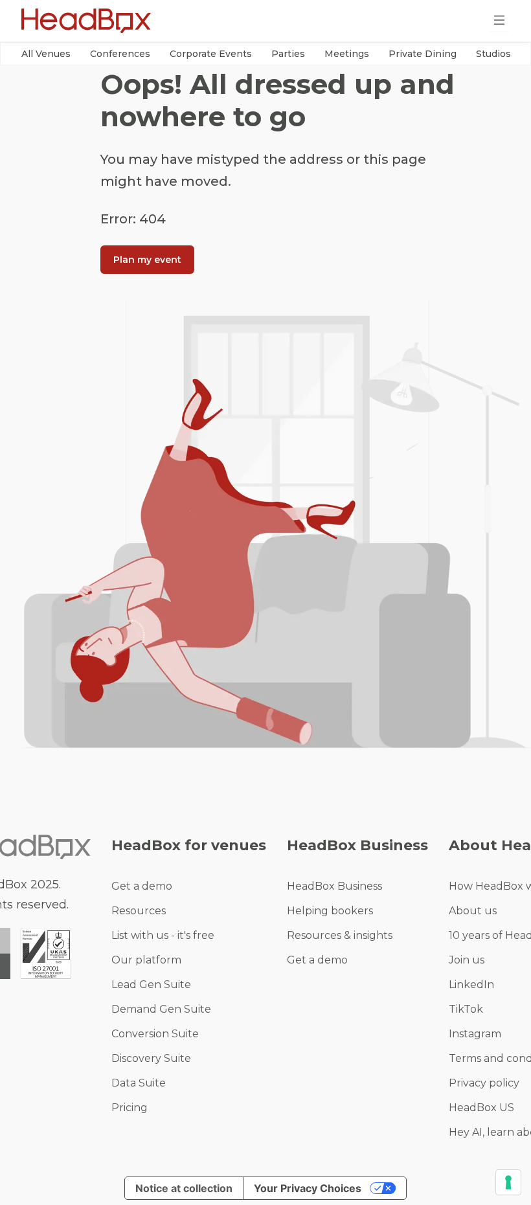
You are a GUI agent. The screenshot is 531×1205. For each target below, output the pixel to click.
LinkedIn (471, 984)
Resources (138, 911)
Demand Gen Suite (161, 1009)
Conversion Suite (155, 1034)
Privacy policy (484, 1083)
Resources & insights (339, 935)
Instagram (475, 1034)
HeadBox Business (334, 886)
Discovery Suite (151, 1058)
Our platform (146, 960)
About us (473, 911)
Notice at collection (183, 1188)
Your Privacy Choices (307, 1188)
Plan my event (147, 259)
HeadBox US (481, 1107)
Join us (466, 960)
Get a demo (141, 886)
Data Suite (138, 1083)
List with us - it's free (162, 935)
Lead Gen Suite (151, 984)
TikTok (466, 1009)
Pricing (129, 1107)
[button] (46, 54)
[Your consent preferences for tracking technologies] (508, 1182)
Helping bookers (330, 911)
